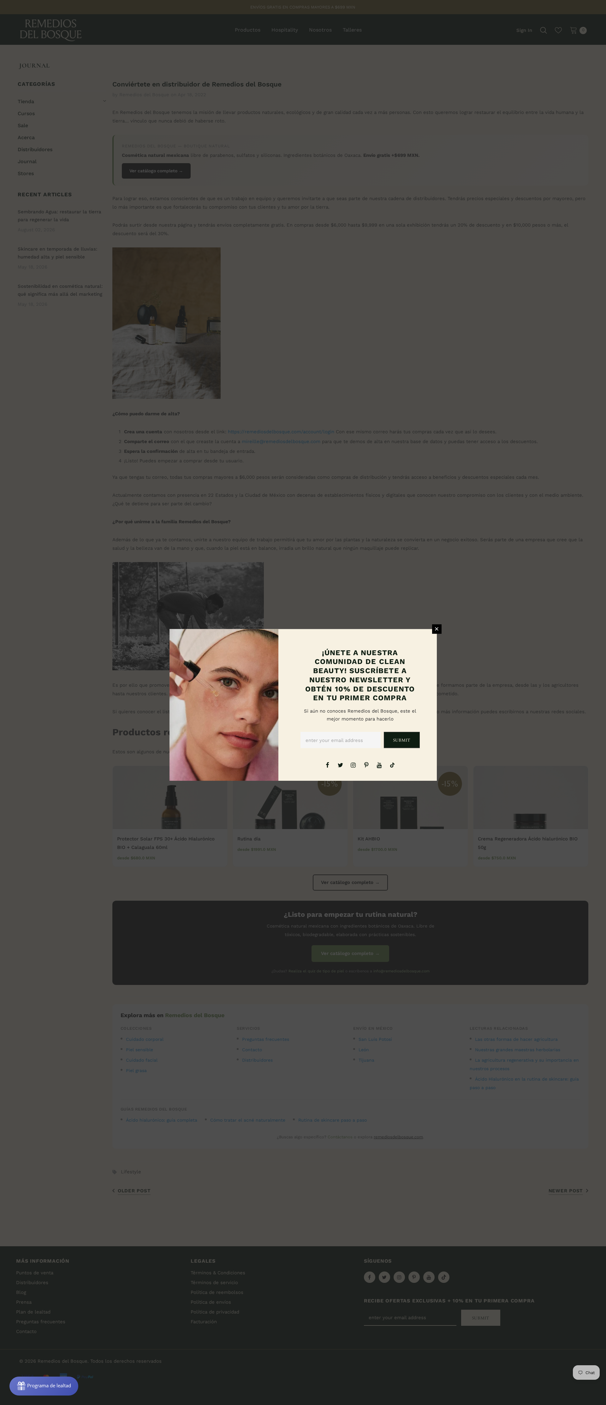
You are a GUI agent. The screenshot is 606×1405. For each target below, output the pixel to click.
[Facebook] (327, 764)
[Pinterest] (366, 764)
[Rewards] (43, 1386)
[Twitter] (340, 764)
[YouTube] (379, 764)
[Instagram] (353, 764)
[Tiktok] (392, 764)
